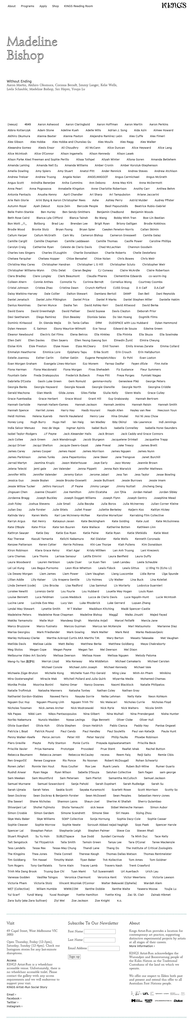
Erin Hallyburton (149, 352)
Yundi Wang (35, 894)
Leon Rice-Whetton (78, 568)
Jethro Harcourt (53, 486)
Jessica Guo (16, 480)
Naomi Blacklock (122, 684)
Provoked (87, 748)
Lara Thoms (40, 556)
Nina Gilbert (91, 713)
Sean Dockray (17, 795)
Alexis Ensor (46, 147)
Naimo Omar (68, 684)
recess (105, 754)
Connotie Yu (68, 282)
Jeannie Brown (147, 462)
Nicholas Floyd (161, 702)
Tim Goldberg (16, 859)
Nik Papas (14, 713)
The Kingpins (16, 854)
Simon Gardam (44, 813)
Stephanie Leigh (70, 830)
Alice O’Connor (44, 153)
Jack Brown (106, 433)
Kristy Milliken (96, 550)
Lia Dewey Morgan (20, 573)
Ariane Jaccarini (148, 194)
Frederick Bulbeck (78, 375)
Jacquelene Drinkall (124, 439)
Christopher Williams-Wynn (26, 270)
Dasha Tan (71, 305)
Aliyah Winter (111, 159)
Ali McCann (92, 147)
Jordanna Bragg (18, 497)
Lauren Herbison (49, 562)
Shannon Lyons (67, 801)
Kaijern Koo (136, 509)
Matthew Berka (91, 643)
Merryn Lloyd (50, 661)
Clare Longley (42, 276)
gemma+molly (102, 381)
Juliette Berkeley (110, 509)
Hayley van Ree (140, 410)
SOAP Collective (72, 818)
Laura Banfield (118, 556)
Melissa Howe (91, 655)
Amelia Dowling (18, 171)
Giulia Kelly (110, 392)
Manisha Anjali (98, 620)
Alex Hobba (37, 141)
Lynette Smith (50, 608)
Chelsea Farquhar (19, 258)
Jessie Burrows (132, 480)
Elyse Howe (61, 346)
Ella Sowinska (169, 334)
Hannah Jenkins (114, 404)
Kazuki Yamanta (42, 538)
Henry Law (97, 416)
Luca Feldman (44, 597)
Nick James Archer (51, 708)
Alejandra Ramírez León (106, 136)
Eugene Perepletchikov (100, 357)
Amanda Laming (18, 165)
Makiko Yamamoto (20, 620)
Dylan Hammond (166, 322)
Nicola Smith (154, 708)
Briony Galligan (127, 223)
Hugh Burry (38, 422)
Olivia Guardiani (18, 725)
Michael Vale (142, 667)
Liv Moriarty (122, 585)
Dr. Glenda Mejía (50, 322)
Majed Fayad (158, 614)
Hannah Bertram (147, 398)
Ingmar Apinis (75, 427)
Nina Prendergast (142, 713)
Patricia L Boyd (18, 731)
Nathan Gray (130, 690)
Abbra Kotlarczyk (19, 130)
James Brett (149, 445)
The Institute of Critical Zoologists (149, 848)
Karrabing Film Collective (147, 515)
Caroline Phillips (160, 241)
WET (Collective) (19, 888)
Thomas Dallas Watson (121, 854)
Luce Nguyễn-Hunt (136, 597)
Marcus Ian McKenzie (107, 626)
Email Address (77, 948)
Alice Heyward (141, 147)
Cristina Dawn (69, 287)
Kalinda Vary (16, 515)
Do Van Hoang (122, 317)
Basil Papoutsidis (116, 206)
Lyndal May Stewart (21, 608)
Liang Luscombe (122, 573)
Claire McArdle (130, 270)
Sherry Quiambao (149, 801)
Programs (27, 6)
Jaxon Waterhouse (74, 462)
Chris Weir (148, 258)
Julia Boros (108, 503)
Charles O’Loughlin (54, 252)
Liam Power (70, 573)
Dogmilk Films (148, 317)
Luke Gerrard (116, 603)
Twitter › (12, 1002)
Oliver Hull (146, 719)
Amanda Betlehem (163, 159)
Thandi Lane (91, 848)
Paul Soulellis (116, 731)
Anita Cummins (72, 182)
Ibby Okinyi (119, 422)
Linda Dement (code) (22, 585)
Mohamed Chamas (153, 678)
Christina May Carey (21, 264)
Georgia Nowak (74, 387)
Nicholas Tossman (20, 708)
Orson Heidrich (93, 725)
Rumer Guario (165, 766)
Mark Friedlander (48, 632)
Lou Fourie (68, 591)
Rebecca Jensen (51, 754)
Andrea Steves (137, 171)
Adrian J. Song (117, 130)
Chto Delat (58, 270)
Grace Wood (73, 398)
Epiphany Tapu (77, 352)
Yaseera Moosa (147, 888)
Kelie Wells (120, 538)
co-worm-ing (157, 276)
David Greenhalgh (43, 311)
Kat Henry (39, 521)
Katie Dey (42, 533)
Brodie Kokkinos (154, 223)
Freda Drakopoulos (46, 375)
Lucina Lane (16, 603)
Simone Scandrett (73, 813)
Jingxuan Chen (17, 492)
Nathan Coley (106, 690)
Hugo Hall (59, 422)
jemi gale (40, 468)
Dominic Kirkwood (20, 322)
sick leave (97, 807)
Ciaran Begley (82, 270)
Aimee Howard (163, 130)
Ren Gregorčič (17, 760)
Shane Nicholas (40, 801)
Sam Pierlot (93, 778)
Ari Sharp (96, 194)
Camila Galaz (152, 235)
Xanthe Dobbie (95, 888)
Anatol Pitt (87, 171)
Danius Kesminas (19, 305)
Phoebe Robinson (146, 737)
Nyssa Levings (75, 719)
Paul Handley (91, 731)
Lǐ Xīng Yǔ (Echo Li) (159, 568)
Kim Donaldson (152, 544)
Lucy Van (67, 603)
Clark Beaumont (69, 276)
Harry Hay (67, 410)
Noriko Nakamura (19, 719)
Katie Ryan (113, 533)
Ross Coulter (69, 766)
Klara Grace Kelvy (47, 550)
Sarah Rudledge (133, 783)
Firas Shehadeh (99, 369)
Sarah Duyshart (105, 783)
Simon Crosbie (17, 813)
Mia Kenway (74, 661)
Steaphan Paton (41, 830)
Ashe (95, 200)
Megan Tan (85, 649)
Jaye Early (101, 462)
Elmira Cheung (149, 340)
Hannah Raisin (141, 404)
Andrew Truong (45, 176)
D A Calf (141, 287)
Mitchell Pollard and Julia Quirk (85, 678)
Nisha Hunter (170, 713)
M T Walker (74, 608)
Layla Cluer (74, 562)
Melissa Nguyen (118, 655)
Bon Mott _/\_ (17, 223)
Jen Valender (62, 468)
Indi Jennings (167, 422)
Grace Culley (156, 392)
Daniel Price (81, 299)
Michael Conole (52, 667)
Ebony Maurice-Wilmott (70, 328)
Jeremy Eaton (73, 474)
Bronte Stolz (40, 229)
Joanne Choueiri (45, 492)
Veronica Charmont (78, 877)
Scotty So (171, 789)
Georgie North (131, 387)
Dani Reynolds (165, 293)
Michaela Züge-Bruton (23, 673)
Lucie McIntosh (166, 597)
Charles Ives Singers (21, 252)
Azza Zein (63, 206)
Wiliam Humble (47, 888)
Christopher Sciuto (122, 264)
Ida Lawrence (143, 422)
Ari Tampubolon (119, 194)
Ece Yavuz (99, 328)
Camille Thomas (106, 241)
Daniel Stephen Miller (137, 299)
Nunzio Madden (48, 719)
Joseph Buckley (46, 497)
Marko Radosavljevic (149, 632)
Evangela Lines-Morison (60, 363)
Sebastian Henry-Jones (153, 795)
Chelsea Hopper (49, 258)
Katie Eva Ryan (66, 533)
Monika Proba (17, 684)
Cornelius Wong (121, 282)
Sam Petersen (69, 778)
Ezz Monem (90, 363)
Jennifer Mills (17, 474)
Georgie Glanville (103, 387)
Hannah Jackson (86, 404)
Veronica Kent (107, 877)
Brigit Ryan (102, 223)
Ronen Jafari (16, 766)
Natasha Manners (50, 690)
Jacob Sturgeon (93, 439)
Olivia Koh (42, 725)
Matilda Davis (17, 643)
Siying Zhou (144, 813)
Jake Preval (103, 445)
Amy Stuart (65, 171)
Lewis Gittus (130, 568)
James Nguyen (121, 451)
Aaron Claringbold (78, 124)
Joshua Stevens (39, 503)
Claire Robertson (158, 270)
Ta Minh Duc (139, 836)
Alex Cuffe (136, 136)
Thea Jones (39, 854)
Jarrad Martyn (17, 462)
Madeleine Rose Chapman (55, 614)
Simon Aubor (159, 807)
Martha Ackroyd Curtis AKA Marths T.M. (73, 638)
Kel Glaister (98, 538)
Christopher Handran (56, 264)
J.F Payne (50, 433)
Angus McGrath (156, 176)
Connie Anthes (43, 282)
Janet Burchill (151, 457)
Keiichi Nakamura (72, 538)
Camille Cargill (17, 241)
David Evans (16, 311)
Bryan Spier (87, 229)
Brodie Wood (16, 229)
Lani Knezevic (150, 550)
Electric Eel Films (51, 334)
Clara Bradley (17, 276)
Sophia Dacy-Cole (129, 818)
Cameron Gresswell (123, 235)
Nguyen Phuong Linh (50, 702)
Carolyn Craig (17, 247)
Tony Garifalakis (41, 865)
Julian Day (15, 509)
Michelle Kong (54, 673)
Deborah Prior (146, 311)
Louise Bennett (18, 597)
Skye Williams (46, 818)
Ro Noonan (90, 760)
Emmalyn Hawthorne (22, 352)
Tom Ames (136, 859)
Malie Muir (47, 620)
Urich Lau (152, 871)
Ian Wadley (98, 422)
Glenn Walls (133, 392)
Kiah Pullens (126, 544)
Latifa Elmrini (92, 556)
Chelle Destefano (144, 252)
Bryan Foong (64, 229)
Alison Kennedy (99, 153)
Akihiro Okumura (19, 136)
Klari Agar (73, 550)
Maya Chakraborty (153, 643)
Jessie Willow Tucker (21, 486)
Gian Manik (44, 392)
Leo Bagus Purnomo (44, 568)
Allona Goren (135, 159)
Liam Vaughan (94, 573)
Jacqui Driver (17, 445)
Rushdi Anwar (17, 772)
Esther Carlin (45, 357)
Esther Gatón (69, 357)
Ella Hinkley (102, 334)
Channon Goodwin (140, 247)
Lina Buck (136, 579)
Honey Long (15, 422)
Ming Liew (119, 673)
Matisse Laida (42, 643)
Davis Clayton (121, 311)
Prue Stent (108, 748)
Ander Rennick (111, 171)
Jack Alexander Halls (77, 433)
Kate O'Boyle (16, 527)
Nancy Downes (94, 684)
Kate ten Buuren (64, 527)
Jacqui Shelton (43, 445)
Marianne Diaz (167, 626)
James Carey (16, 451)
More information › (142, 946)
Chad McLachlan (110, 247)
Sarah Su (157, 783)
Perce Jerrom (51, 737)
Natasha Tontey (79, 690)
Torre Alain (66, 865)
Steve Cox (123, 830)
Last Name (75, 940)
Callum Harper (17, 235)
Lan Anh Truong (123, 550)
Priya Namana (44, 748)
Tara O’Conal (136, 842)
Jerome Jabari (99, 474)
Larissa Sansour (65, 556)
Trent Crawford (139, 865)
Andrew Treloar (18, 176)
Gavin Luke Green (50, 381)
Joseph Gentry (137, 497)
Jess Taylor (141, 474)
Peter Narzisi (95, 737)
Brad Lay (58, 223)
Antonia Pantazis (19, 194)
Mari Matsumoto (139, 626)
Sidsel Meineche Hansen (127, 807)
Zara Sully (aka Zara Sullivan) (27, 900)
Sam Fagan (145, 772)
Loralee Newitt (18, 591)
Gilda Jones (66, 392)
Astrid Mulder (139, 200)
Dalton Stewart (77, 293)
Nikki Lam (34, 713)
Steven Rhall (145, 830)
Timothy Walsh (63, 859)
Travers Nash (113, 865)
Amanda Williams (76, 165)
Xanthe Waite (121, 888)
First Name (75, 931)
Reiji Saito (144, 754)
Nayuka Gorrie (84, 696)
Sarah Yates (41, 789)
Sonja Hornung (100, 818)
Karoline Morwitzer (110, 515)
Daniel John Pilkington (51, 299)
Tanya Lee (115, 842)
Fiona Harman (17, 369)
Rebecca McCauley (81, 754)
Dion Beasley (71, 317)
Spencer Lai (16, 830)
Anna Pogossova (40, 188)
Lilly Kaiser (38, 579)
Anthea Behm (166, 188)
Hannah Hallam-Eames (52, 404)
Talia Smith (68, 842)
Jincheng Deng (152, 486)
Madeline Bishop (91, 614)
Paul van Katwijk (143, 731)
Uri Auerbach (130, 871)
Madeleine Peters (19, 614)
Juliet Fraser (83, 509)
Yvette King (113, 894)
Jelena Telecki (17, 468)
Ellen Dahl (14, 340)
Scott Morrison (148, 789)
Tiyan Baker (88, 859)
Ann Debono (97, 182)
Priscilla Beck (147, 743)
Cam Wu (68, 235)
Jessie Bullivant (103, 480)
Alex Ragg (126, 141)
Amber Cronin (104, 165)
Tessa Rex (39, 848)
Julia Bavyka (85, 503)
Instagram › (14, 1006)
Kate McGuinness (167, 521)
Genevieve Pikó (129, 381)
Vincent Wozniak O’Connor (77, 883)
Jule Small (63, 503)
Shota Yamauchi (73, 807)
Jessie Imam (157, 480)
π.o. (119, 900)
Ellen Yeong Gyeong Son (91, 340)
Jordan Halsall (142, 492)
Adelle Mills (93, 130)
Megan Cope (38, 649)
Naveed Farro (59, 696)
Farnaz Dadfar (114, 363)
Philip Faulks (119, 737)
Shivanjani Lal (17, 807)
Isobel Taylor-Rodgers (22, 433)
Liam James (48, 573)
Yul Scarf (14, 894)
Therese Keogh (89, 854)
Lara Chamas (16, 556)
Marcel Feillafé (124, 620)
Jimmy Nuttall (125, 486)
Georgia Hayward (45, 387)
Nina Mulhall (115, 713)
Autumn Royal (17, 206)
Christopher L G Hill (90, 264)
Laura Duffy (143, 556)
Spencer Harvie (166, 824)
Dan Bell (143, 293)
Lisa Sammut (98, 585)
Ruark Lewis (111, 766)
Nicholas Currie (134, 702)
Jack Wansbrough (64, 439)
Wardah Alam (153, 883)
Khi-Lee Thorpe (100, 544)
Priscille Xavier (18, 748)
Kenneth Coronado (147, 538)
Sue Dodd (87, 836)
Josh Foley (15, 503)
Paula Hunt (168, 731)
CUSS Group (121, 287)
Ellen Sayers (59, 340)
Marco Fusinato (47, 626)
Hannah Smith (167, 404)
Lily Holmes (94, 579)
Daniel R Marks (106, 299)
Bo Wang (101, 217)
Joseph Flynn (111, 497)
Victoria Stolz (43, 883)
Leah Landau (121, 562)
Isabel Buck (99, 427)
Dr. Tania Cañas (78, 322)
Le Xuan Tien (97, 562)
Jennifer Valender (45, 474)
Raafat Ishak (130, 748)
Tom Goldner (158, 859)
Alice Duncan (116, 147)
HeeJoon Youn (167, 410)
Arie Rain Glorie (18, 200)
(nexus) (12, 124)
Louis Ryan (146, 591)
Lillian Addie (16, 579)
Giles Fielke (88, 392)
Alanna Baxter (46, 136)
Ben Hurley (48, 212)
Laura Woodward (19, 562)
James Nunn (146, 451)
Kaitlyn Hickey (160, 509)
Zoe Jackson (80, 900)
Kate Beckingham (93, 521)
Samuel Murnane (19, 783)
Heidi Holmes (16, 416)
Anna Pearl (15, 188)
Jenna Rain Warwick (117, 468)
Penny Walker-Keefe (21, 737)
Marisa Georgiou (19, 632)
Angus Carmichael (127, 176)
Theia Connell (63, 854)
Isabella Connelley (126, 427)
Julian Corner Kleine (164, 503)
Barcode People (87, 206)
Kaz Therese (16, 538)
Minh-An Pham (143, 673)
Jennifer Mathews (150, 468)
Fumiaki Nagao (151, 375)
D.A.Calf (159, 287)
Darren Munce (47, 305)
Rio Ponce (69, 760)
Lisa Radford (74, 585)
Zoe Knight (102, 900)
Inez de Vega (50, 427)
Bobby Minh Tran (125, 217)
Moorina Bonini (43, 684)
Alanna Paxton (73, 136)
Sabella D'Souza (88, 772)
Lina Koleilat (158, 579)
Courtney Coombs (150, 282)
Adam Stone (46, 130)
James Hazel (67, 451)
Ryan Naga (40, 772)
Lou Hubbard (90, 591)
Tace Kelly (161, 836)
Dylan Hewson (17, 328)
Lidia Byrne (147, 573)
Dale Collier (52, 293)
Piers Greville (16, 743)
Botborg (39, 223)
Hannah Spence (18, 410)
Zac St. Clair (136, 894)
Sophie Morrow (45, 824)
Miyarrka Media (123, 678)
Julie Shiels (60, 509)
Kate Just (142, 521)
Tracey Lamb (89, 865)
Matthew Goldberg (121, 643)
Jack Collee (15, 439)
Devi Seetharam (18, 317)
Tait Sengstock (17, 842)
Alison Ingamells (71, 153)
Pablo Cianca (118, 725)
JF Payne (77, 486)
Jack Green (37, 439)
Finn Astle (161, 363)
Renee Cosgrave (45, 760)
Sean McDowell (96, 795)
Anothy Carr (142, 188)
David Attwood (125, 305)
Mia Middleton (98, 661)
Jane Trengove (125, 457)
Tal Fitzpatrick (44, 842)
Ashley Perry (114, 200)
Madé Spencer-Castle (135, 608)
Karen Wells (40, 515)
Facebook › (14, 998)
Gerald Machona (19, 392)
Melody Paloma (146, 655)
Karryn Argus (16, 521)
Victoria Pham (17, 883)
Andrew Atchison (165, 171)
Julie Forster (37, 509)
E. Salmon (40, 328)
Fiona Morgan (72, 369)
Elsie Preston (38, 346)
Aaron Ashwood (48, 124)
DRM (99, 322)
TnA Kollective (112, 859)
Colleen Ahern (17, 282)
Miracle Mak (48, 678)
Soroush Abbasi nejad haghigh (107, 824)
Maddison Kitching (101, 608)
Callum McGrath (45, 235)
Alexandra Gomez (19, 147)
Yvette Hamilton (87, 894)
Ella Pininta (124, 334)
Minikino (165, 673)
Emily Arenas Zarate (139, 346)
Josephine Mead (165, 497)
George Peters (155, 381)
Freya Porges (125, 375)
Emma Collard (169, 346)
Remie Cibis (166, 754)
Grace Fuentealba (20, 398)
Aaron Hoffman (107, 124)
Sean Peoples (122, 795)
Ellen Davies (36, 340)
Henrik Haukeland (71, 416)
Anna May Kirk (122, 182)
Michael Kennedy (115, 667)
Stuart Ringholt (18, 836)
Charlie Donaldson (86, 252)
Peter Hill (73, 737)
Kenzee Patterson (20, 544)
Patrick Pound (44, 731)
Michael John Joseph (83, 667)
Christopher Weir (153, 264)
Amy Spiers (43, 171)
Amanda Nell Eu (47, 165)
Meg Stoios (15, 649)
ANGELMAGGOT (98, 176)
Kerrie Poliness (73, 544)
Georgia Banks (17, 387)
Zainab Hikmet (161, 894)
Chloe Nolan (102, 258)
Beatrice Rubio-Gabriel (150, 206)
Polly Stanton (57, 743)
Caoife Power (133, 241)
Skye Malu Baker (19, 818)
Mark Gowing (75, 632)
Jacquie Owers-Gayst (74, 445)
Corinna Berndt (93, 282)
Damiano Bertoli (105, 293)
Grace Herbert (48, 398)
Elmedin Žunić (123, 340)
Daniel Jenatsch (18, 299)
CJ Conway (105, 270)
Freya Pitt (103, 375)
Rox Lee (90, 766)
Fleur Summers (150, 369)
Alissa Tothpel (85, 159)
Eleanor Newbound (20, 334)
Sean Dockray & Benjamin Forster (56, 795)
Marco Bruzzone (19, 626)
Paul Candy (68, 731)
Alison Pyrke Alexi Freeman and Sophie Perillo (38, 159)
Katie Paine (91, 533)
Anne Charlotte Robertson (109, 188)
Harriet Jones (45, 410)
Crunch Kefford (95, 287)
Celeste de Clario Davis (76, 247)
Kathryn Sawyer (18, 533)
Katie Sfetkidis (137, 533)
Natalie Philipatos (152, 684)
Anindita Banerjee (43, 182)
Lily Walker (116, 579)
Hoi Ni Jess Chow (146, 416)
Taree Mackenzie (163, 842)
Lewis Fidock (106, 568)
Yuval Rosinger (59, 894)
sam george (168, 772)
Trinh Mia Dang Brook (22, 871)
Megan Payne (62, 649)
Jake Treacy (126, 445)
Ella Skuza (146, 334)
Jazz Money (122, 462)
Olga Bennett (101, 719)
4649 (28, 124)
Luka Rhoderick (90, 603)
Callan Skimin (150, 229)
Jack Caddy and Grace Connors (142, 433)
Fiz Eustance (124, 369)
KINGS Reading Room (78, 6)
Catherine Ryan (43, 247)
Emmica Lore (51, 352)
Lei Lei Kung (16, 568)
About (12, 6)
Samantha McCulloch (123, 778)
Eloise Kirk (15, 346)
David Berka (150, 305)
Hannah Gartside (19, 404)
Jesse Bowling (165, 474)
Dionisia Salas (96, 317)
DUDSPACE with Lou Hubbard (128, 322)
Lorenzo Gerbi (44, 591)
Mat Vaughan (169, 638)
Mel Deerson (108, 649)
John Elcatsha (97, 492)
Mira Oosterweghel (20, 678)
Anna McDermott (150, 182)
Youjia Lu (170, 888)
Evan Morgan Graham (22, 363)
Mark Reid (122, 632)
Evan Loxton (148, 357)
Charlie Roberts (115, 252)
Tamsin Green (91, 842)
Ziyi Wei (59, 900)
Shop (55, 6)
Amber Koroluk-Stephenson (139, 165)
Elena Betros (78, 334)
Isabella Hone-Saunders (161, 427)
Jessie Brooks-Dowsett (71, 480)
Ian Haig (78, 422)
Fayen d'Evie (139, 363)
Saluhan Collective (118, 772)
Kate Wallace (91, 527)
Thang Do (112, 848)
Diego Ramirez (46, 317)
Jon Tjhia (120, 492)
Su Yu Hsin (42, 836)
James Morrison (93, 451)
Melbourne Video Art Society (27, 655)
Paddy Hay (141, 725)
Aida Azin (140, 130)
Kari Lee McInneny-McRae (72, 515)
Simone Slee (100, 813)
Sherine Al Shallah (119, 801)
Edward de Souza (125, 328)
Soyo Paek (142, 824)
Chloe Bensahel (76, 258)
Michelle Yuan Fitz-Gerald (88, 673)
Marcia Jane (149, 620)
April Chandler (73, 194)
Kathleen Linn (146, 527)
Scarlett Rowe (121, 789)
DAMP (127, 293)
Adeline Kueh (70, 130)
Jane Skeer (100, 457)
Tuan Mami (78, 871)
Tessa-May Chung (64, 848)
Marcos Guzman (75, 626)
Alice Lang (165, 147)
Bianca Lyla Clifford (49, 217)
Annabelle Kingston (71, 188)
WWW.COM (71, 888)
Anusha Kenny (47, 194)
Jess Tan (122, 474)
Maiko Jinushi (134, 614)
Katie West (161, 533)
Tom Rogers (16, 865)
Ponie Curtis (81, 743)
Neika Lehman (110, 696)
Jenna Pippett (87, 468)
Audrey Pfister (164, 200)
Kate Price (39, 527)
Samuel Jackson (154, 778)
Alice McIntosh (17, 153)
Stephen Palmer (99, 830)
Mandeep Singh (71, 620)
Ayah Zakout (41, 206)
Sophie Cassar (156, 818)
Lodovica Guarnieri (149, 585)
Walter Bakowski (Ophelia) (119, 883)
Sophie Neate (71, 824)
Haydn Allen (115, 410)
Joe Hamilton (72, 492)
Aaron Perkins (158, 124)
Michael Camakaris (128, 661)
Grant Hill (94, 398)
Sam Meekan (16, 778)
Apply (43, 6)
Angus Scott (16, 182)
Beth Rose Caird (18, 217)
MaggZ (113, 614)
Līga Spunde (170, 573)
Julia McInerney (133, 503)
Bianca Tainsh (79, 217)
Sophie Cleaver (18, 824)
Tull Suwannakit (103, 871)
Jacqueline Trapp (156, 439)
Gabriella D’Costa (19, 381)
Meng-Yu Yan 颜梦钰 (21, 661)
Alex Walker (148, 141)
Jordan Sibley (168, 492)
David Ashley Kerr (96, 305)
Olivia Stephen (66, 725)
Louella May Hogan (119, 591)
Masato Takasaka (142, 638)
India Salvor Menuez (21, 427)
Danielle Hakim (169, 299)
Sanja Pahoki (80, 783)
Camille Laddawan (77, 241)
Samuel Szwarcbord (51, 783)
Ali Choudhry (69, 147)
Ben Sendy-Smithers (76, 212)
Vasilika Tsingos (47, 877)
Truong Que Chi (54, 871)
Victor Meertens (135, 877)
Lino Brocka (51, 585)
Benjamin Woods (142, 212)
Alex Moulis (105, 141)
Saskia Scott (64, 789)
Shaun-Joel (92, 801)
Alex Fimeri (157, 136)
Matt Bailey (66, 643)
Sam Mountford (42, 778)
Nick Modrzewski (82, 708)
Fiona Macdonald (45, 369)
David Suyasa (96, 311)
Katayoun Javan (63, 521)
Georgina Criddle (159, 387)
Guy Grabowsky (118, 398)
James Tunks (46, 457)
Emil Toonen (111, 346)
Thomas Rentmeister (158, 854)
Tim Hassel (40, 859)
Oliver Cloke (125, 719)
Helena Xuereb (42, 416)
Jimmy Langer (99, 486)
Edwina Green (153, 328)
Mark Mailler (99, 632)
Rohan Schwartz (147, 760)
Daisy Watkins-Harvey (22, 293)
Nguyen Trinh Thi (82, 702)
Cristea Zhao (44, 287)
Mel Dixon (130, 649)
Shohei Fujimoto (44, 807)
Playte (37, 743)
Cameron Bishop (92, 235)
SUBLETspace (65, 836)
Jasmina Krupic (44, 462)
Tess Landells (16, 848)
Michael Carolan (158, 661)
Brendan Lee (79, 223)
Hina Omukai (119, 416)
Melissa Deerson (64, 655)
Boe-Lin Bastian (154, 217)
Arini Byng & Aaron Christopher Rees (60, 200)
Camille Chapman (46, 241)
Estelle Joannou (18, 357)
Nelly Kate (134, 696)
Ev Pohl (128, 357)
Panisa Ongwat (165, 725)
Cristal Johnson (18, 287)
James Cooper (41, 451)
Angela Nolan (72, 176)
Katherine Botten (118, 527)
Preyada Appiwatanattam (113, 743)
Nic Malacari (108, 702)
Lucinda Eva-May (42, 603)
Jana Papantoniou (74, 457)
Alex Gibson (15, 141)
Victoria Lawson (163, 877)
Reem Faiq (123, 754)
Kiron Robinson (18, 550)
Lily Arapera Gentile (66, 579)
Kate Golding (120, 521)
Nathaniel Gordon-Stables (25, 696)
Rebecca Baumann (20, 754)
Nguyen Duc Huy (19, 702)
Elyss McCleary (86, 346)
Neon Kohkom (157, 696)
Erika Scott (101, 352)
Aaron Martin (133, 124)
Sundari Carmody (112, 836)
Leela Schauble (147, 562)
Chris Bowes (125, 258)
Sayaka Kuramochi (92, 789)
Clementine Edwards (128, 276)
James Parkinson (19, 457)
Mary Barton (115, 638)
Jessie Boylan (40, 480)
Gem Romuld (77, 381)
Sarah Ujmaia (17, 789)
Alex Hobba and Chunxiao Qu (71, 141)
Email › (11, 994)
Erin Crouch (123, 352)
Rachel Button (155, 748)
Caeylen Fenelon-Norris (118, 229)
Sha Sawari (15, 801)
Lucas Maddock (71, 597)
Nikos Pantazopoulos (62, 713)
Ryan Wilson (63, 772)
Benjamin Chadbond (110, 212)
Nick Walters (129, 708)
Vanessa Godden (19, 877)
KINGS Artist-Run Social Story (27, 987)
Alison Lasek (125, 153)
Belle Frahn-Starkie (21, 212)
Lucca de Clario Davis (102, 597)
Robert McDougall (117, 760)
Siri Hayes (122, 813)
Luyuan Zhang (141, 603)
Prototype (67, 748)
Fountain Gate (17, 375)
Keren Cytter (47, 544)
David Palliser (71, 311)
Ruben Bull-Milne (137, 766)
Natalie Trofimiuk (19, 690)
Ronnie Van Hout (43, 766)
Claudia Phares (97, 276)
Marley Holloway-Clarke (24, 638)
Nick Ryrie (107, 708)
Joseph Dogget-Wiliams (80, 497)
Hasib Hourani (90, 410)
